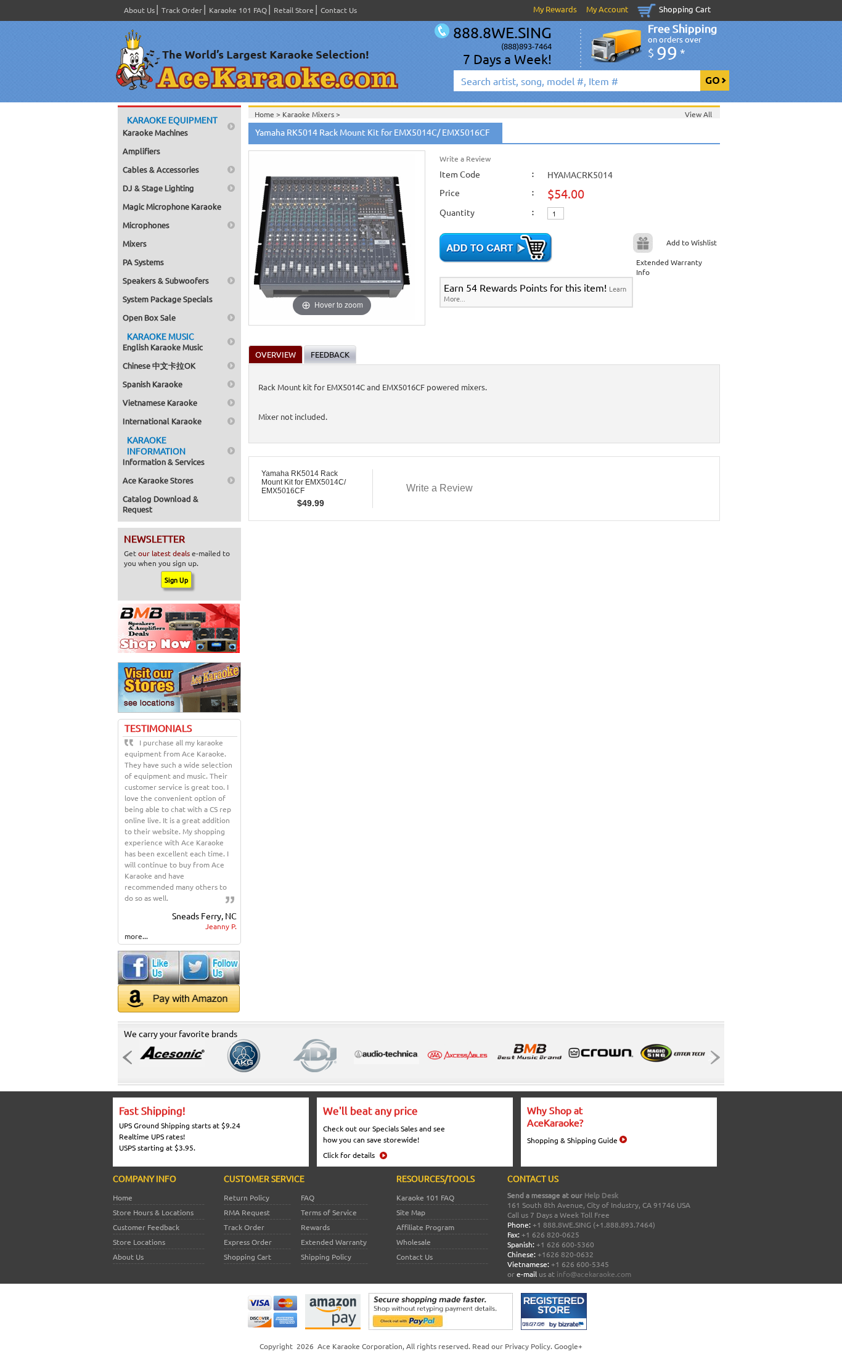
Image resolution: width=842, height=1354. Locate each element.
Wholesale (413, 1242)
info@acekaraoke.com (594, 1274)
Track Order (181, 10)
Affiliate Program (425, 1227)
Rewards (315, 1227)
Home (123, 1197)
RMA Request (247, 1212)
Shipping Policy (326, 1257)
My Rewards (555, 9)
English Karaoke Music (163, 341)
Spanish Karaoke (152, 384)
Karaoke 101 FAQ (238, 10)
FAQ (307, 1197)
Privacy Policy (527, 1346)
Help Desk (601, 1195)
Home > (268, 114)
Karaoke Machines (170, 125)
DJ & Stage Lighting (158, 188)
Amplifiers (141, 151)
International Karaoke (162, 421)
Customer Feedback (146, 1227)
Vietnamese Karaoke (160, 402)
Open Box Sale (149, 317)
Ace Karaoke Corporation (360, 1346)
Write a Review (465, 158)
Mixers (135, 243)
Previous (131, 1057)
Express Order (248, 1242)
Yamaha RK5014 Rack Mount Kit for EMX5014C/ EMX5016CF (303, 482)
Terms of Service (329, 1212)
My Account (607, 9)
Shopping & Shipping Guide (572, 1140)
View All (698, 114)
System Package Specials (168, 298)
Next (711, 1057)
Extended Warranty (334, 1242)
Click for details (349, 1155)
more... (136, 936)
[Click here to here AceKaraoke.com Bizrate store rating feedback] (554, 1327)
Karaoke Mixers (309, 114)
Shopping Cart (685, 9)
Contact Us (339, 10)
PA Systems (143, 261)
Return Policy (246, 1197)
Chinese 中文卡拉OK (159, 365)
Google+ (568, 1346)
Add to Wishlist (691, 242)
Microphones (146, 225)
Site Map (410, 1212)
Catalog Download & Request (160, 503)
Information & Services (164, 450)
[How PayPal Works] (441, 1327)
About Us (139, 10)
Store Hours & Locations (153, 1212)
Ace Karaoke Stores (158, 480)
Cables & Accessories (161, 169)
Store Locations (139, 1242)
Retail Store (294, 10)
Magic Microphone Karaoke (172, 206)
